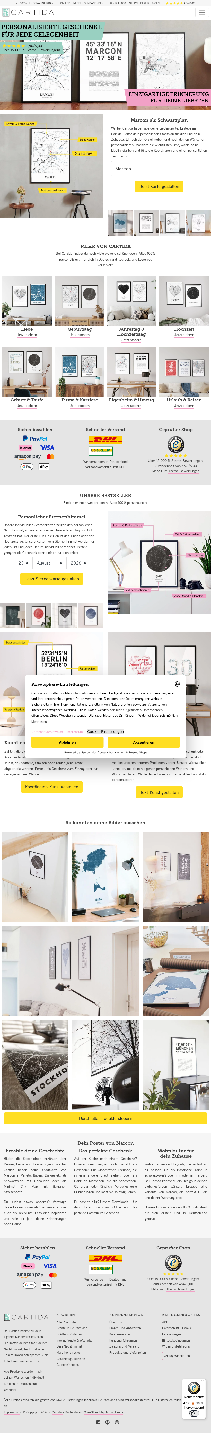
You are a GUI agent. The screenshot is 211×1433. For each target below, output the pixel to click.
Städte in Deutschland (72, 1328)
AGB (165, 1322)
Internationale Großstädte (74, 1340)
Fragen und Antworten (125, 1328)
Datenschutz (171, 1328)
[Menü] (203, 1382)
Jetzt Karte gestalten (159, 186)
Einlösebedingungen (176, 1340)
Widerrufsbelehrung (176, 1346)
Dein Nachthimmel (69, 1346)
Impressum (12, 1412)
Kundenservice (119, 1334)
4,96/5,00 (189, 3)
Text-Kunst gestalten (159, 792)
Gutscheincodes (68, 1364)
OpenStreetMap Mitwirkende (103, 1412)
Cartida (57, 1412)
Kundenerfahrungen (123, 1340)
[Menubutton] (202, 12)
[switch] (194, 1413)
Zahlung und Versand (124, 1346)
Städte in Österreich (71, 1334)
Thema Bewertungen (183, 470)
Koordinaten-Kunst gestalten (51, 787)
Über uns (115, 1322)
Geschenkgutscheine (71, 1359)
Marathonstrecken (69, 1352)
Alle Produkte (66, 1322)
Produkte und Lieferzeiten (127, 1352)
